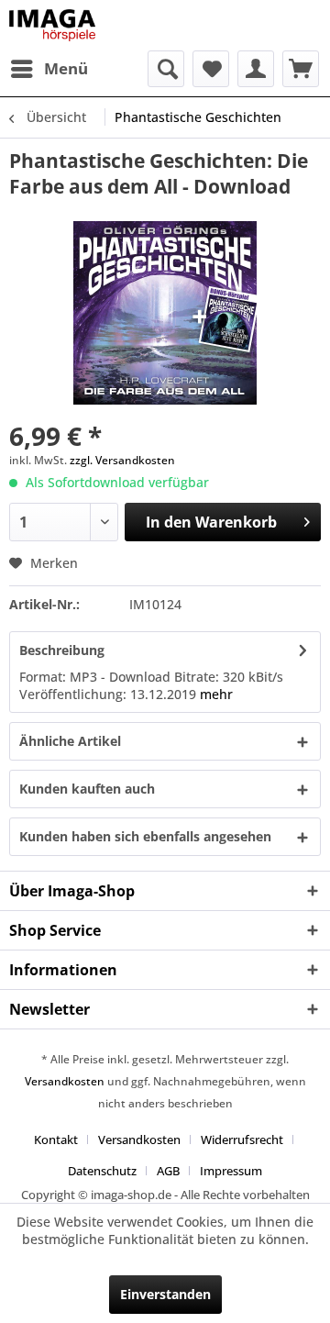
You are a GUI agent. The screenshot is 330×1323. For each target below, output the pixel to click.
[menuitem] (48, 68)
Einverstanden (165, 1294)
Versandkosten (64, 1081)
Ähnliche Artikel (70, 741)
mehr (216, 694)
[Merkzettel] (210, 68)
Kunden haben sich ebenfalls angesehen (145, 836)
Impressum (231, 1170)
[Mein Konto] (255, 68)
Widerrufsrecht (242, 1139)
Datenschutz (102, 1170)
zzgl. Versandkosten (122, 460)
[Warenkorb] (300, 68)
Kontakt (56, 1139)
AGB (168, 1170)
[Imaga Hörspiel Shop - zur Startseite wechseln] (52, 25)
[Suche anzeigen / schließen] (166, 68)
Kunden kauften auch (87, 788)
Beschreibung (61, 650)
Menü (66, 68)
